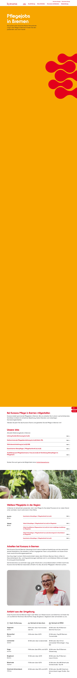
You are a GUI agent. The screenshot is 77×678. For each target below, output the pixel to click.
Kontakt (74, 411)
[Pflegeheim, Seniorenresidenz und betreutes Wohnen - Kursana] (12, 3)
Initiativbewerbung (42, 462)
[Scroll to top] (75, 676)
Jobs (73, 408)
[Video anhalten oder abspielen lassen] (73, 494)
